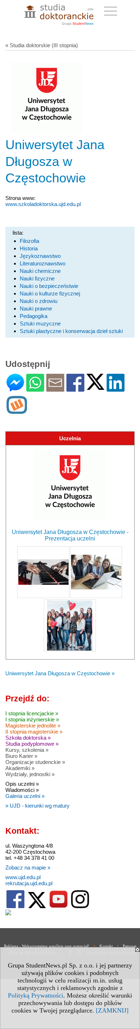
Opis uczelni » (22, 784)
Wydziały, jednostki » (30, 774)
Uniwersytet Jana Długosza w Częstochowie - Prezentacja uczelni (70, 535)
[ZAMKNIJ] (112, 1010)
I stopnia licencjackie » (31, 713)
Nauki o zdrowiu (38, 301)
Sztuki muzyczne (40, 323)
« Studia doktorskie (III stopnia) (41, 45)
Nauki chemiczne (40, 271)
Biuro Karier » (21, 756)
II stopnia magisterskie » (33, 732)
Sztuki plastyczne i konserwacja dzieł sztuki (71, 331)
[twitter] (37, 906)
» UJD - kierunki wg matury (37, 806)
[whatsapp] (35, 388)
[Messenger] (15, 388)
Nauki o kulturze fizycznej (50, 293)
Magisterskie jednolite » (32, 725)
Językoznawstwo (40, 256)
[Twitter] (95, 387)
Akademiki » (19, 768)
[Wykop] (16, 411)
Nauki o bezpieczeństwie (49, 286)
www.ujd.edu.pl (23, 877)
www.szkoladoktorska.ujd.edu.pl (43, 204)
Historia (29, 248)
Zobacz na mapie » (27, 867)
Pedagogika (33, 316)
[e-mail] (55, 388)
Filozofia (29, 241)
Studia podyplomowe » (32, 744)
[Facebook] (75, 388)
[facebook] (15, 906)
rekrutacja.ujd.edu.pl (28, 883)
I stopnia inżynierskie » (32, 719)
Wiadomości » (22, 790)
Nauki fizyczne (37, 278)
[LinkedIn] (116, 388)
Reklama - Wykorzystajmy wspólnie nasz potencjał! (46, 946)
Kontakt (106, 946)
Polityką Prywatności (35, 995)
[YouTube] (58, 906)
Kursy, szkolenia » (26, 750)
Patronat (129, 946)
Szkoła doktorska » (28, 738)
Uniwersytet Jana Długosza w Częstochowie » (60, 673)
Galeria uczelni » (25, 796)
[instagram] (80, 906)
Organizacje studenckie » (35, 762)
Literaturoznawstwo (42, 263)
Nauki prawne (36, 308)
